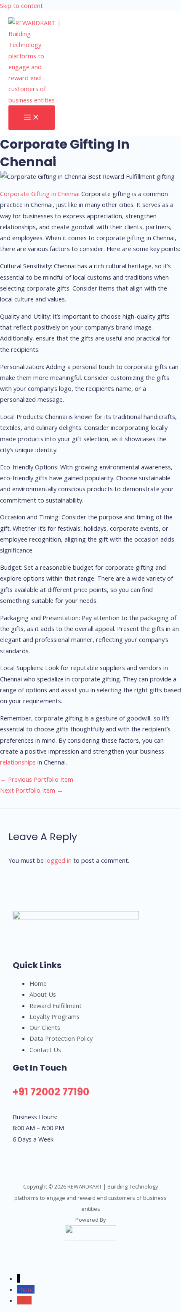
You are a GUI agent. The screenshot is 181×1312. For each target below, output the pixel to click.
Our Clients (44, 1027)
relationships (18, 762)
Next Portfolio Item (31, 790)
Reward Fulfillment (55, 1005)
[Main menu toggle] (31, 117)
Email (24, 1300)
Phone (26, 1289)
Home (38, 983)
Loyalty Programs (54, 1016)
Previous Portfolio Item (36, 779)
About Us (42, 994)
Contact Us (45, 1049)
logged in (58, 860)
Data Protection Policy (61, 1038)
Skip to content (21, 5)
